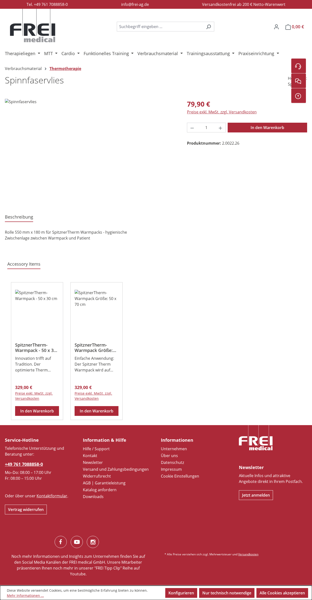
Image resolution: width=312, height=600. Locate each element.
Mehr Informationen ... (25, 595)
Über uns (169, 455)
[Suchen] (208, 26)
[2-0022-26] (91, 151)
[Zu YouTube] (77, 542)
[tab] (19, 217)
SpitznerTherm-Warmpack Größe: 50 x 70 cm (94, 347)
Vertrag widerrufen (26, 509)
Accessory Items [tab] (23, 264)
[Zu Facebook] (61, 542)
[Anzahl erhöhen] (220, 127)
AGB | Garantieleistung (104, 483)
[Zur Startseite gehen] (32, 25)
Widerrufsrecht (97, 476)
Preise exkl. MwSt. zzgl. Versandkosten (222, 112)
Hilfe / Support (96, 448)
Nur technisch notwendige (226, 593)
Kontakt (90, 455)
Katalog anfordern (100, 489)
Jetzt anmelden (256, 495)
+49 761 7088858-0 (24, 464)
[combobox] (160, 26)
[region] (91, 151)
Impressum (171, 469)
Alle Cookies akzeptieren (282, 593)
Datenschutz (172, 462)
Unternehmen (174, 448)
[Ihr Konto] (276, 26)
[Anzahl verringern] (192, 127)
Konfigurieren (181, 593)
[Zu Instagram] (93, 542)
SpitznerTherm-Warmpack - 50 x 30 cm (35, 347)
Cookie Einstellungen (180, 476)
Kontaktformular (52, 496)
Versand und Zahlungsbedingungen (116, 469)
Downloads (93, 496)
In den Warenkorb (267, 127)
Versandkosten (248, 554)
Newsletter (93, 462)
